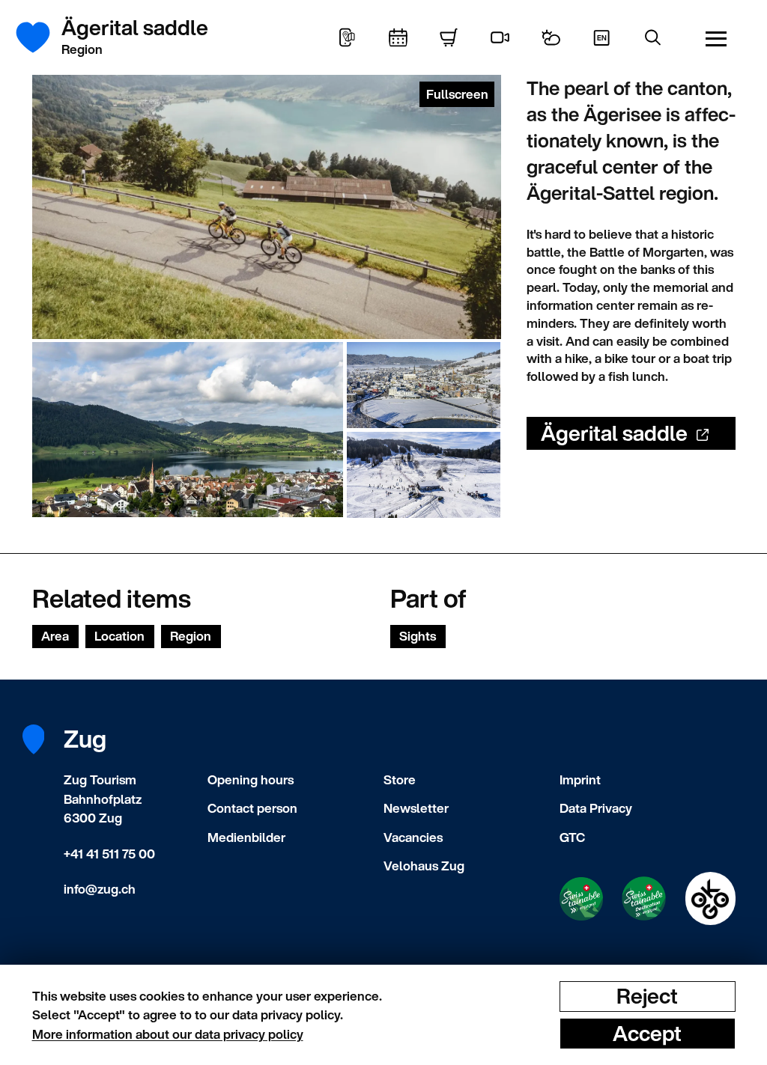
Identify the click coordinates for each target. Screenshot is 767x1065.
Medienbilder (246, 837)
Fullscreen (457, 94)
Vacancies (413, 837)
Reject (647, 996)
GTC (572, 837)
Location (119, 635)
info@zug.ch (100, 888)
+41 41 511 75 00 (109, 853)
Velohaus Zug (424, 865)
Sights (417, 635)
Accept (647, 1033)
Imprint (580, 779)
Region (190, 635)
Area (55, 635)
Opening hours (250, 779)
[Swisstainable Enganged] (581, 899)
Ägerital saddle (614, 433)
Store (400, 779)
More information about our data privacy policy (167, 1034)
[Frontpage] (41, 37)
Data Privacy (596, 808)
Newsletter (416, 808)
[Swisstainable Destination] (644, 898)
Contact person (252, 808)
